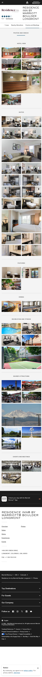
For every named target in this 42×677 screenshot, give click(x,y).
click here (17, 673)
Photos (23, 526)
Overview (5, 526)
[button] (27, 2)
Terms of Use (26, 629)
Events (4, 542)
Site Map (25, 636)
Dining (4, 534)
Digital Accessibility (24, 634)
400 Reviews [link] (9, 18)
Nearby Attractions (17, 25)
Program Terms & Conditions (10, 631)
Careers (18, 629)
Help (3, 639)
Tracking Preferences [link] (7, 629)
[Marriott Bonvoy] (35, 2)
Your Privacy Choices (11, 634)
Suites (4, 530)
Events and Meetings (32, 25)
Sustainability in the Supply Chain (11, 636)
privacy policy (28, 670)
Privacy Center (24, 631)
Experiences (6, 538)
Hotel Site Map (34, 636)
